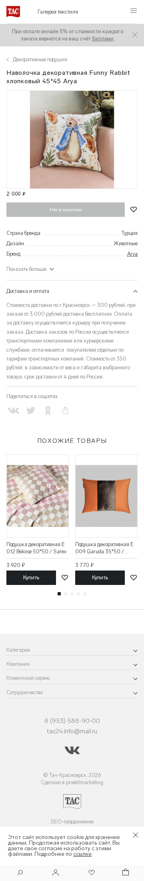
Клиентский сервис (28, 678)
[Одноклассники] (48, 410)
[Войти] (55, 873)
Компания (18, 664)
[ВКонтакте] (13, 410)
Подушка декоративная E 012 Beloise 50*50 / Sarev (36, 548)
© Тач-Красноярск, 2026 (72, 775)
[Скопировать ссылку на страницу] (65, 410)
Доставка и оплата (27, 291)
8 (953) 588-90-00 (72, 721)
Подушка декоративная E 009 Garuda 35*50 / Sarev (104, 548)
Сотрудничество (24, 692)
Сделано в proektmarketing (72, 782)
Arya (132, 254)
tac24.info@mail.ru (72, 731)
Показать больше (26, 269)
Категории (18, 650)
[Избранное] (91, 873)
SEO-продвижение (72, 822)
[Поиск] (20, 873)
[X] (31, 410)
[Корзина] (125, 873)
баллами (103, 39)
